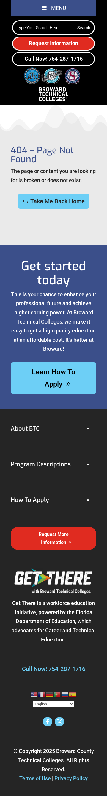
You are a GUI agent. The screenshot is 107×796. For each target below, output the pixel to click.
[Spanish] (73, 694)
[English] (34, 694)
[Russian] (65, 694)
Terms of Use (35, 778)
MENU (58, 8)
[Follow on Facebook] (47, 721)
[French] (42, 694)
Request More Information (54, 538)
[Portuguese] (57, 694)
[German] (50, 694)
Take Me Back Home (57, 201)
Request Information (53, 43)
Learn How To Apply (53, 378)
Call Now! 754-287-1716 (54, 59)
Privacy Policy (71, 778)
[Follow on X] (59, 721)
